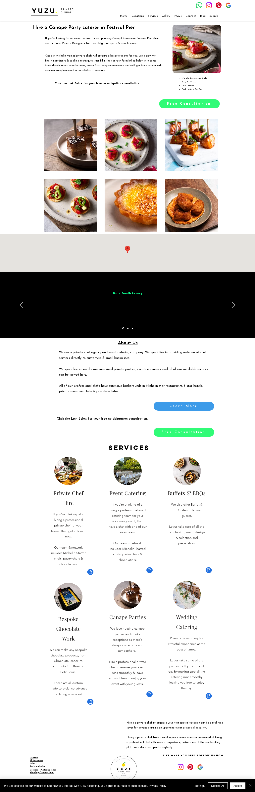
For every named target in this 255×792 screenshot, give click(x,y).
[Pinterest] (219, 5)
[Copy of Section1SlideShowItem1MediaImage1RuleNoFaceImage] (127, 328)
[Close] (250, 785)
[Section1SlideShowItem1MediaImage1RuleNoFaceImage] (123, 328)
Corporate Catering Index (43, 770)
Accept (237, 786)
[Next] (233, 305)
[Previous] (21, 305)
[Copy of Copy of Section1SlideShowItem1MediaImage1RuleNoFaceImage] (132, 328)
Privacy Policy (157, 786)
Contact (34, 758)
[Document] (90, 572)
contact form (119, 60)
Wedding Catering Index (42, 772)
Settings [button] (199, 786)
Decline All (217, 786)
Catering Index (37, 766)
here (83, 374)
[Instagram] (209, 5)
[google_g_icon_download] (228, 5)
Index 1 (33, 763)
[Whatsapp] (199, 5)
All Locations (36, 761)
